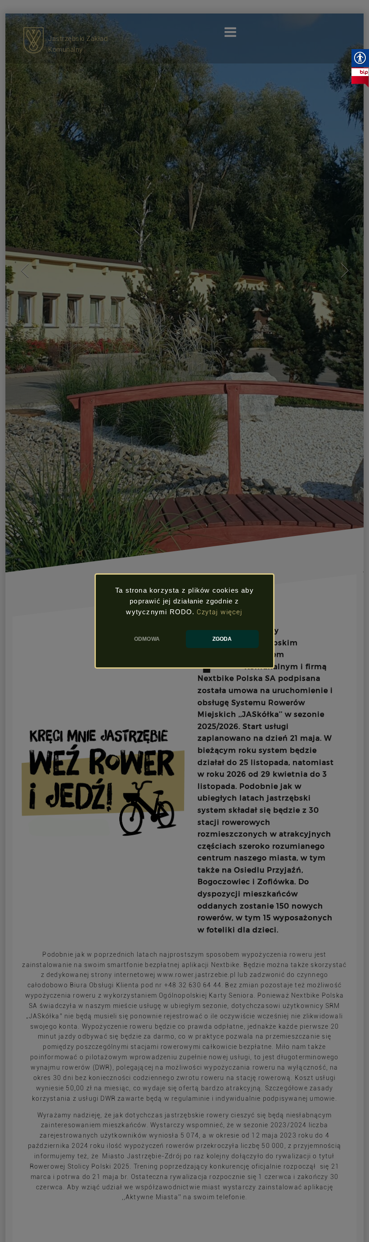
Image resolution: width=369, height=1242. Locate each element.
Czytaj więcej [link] (220, 612)
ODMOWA (147, 639)
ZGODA (222, 639)
